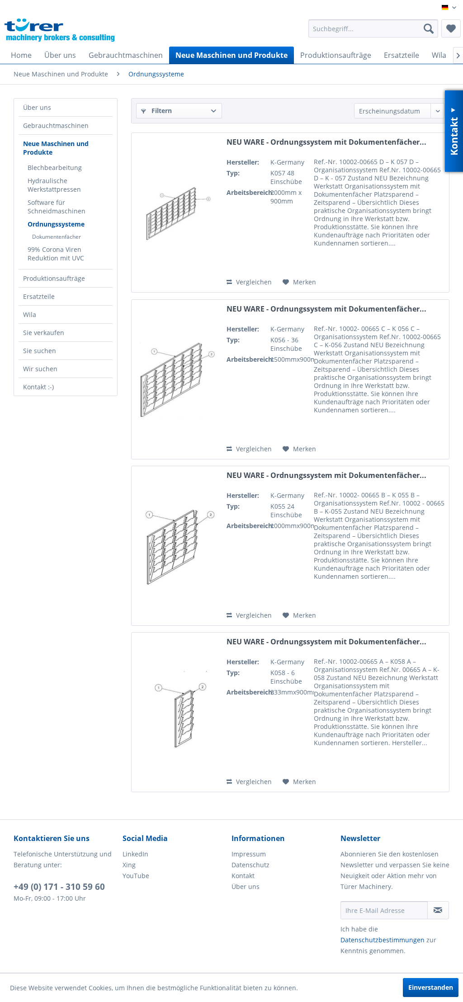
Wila (29, 314)
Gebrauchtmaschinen (56, 125)
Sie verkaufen (43, 332)
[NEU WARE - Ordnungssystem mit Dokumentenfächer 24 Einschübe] (176, 546)
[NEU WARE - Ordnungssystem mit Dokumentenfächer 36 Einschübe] (176, 379)
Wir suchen (40, 368)
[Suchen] (428, 28)
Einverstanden (430, 987)
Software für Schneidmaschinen (56, 206)
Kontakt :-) (38, 387)
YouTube (136, 875)
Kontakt (243, 875)
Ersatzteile (39, 296)
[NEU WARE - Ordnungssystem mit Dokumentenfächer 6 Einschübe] (176, 712)
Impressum (249, 854)
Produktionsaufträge (54, 278)
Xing (129, 864)
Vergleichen (253, 282)
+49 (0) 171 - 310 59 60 (59, 887)
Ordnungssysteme (56, 224)
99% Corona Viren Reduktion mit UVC (56, 253)
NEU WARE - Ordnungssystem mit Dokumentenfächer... (326, 142)
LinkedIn (135, 854)
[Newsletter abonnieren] (438, 910)
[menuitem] (373, 28)
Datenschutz (250, 864)
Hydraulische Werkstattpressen (54, 185)
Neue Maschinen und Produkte (56, 147)
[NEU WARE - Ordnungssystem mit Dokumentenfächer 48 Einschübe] (176, 212)
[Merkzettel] (451, 28)
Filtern (161, 110)
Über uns (37, 107)
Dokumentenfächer (56, 237)
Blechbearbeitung (55, 167)
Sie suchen (39, 350)
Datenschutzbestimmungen (382, 940)
